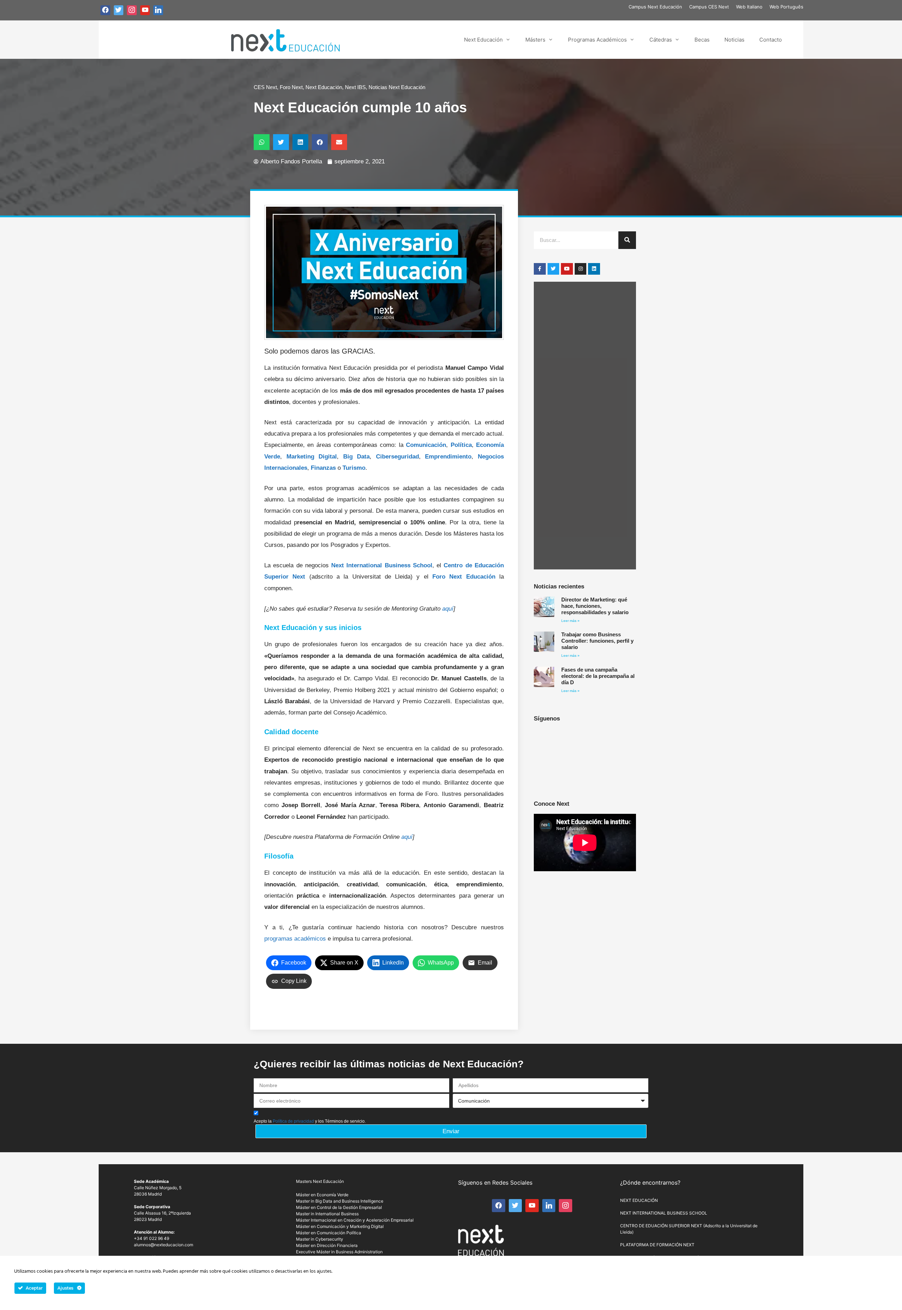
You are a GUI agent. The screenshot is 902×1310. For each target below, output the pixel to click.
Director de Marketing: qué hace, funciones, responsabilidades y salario (595, 606)
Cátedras (660, 39)
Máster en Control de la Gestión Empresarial (339, 1207)
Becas (702, 39)
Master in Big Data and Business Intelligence (339, 1201)
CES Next (265, 87)
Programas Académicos (597, 39)
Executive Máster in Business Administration (339, 1251)
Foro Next (291, 87)
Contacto (770, 39)
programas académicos (295, 938)
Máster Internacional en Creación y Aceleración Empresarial (355, 1220)
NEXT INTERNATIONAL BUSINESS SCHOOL (663, 1213)
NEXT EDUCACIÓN (639, 1200)
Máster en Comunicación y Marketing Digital (340, 1226)
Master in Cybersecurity (319, 1239)
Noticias (734, 39)
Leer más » (570, 621)
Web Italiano (749, 7)
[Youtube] (567, 269)
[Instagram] (581, 269)
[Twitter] (554, 269)
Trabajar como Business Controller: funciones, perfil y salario (597, 640)
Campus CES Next (709, 7)
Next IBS (355, 87)
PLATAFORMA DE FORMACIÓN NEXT (657, 1244)
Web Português (786, 7)
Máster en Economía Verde (322, 1194)
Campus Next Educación (655, 7)
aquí (447, 608)
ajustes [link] (324, 1271)
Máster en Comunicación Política (328, 1232)
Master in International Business (327, 1213)
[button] (262, 142)
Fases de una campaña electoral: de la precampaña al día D (598, 676)
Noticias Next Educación (397, 87)
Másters (535, 39)
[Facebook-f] (540, 269)
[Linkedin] (594, 269)
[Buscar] (627, 240)
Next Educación (483, 39)
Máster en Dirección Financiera (327, 1245)
